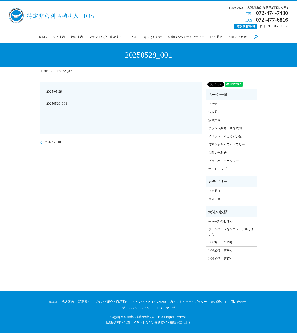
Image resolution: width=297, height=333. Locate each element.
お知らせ (214, 199)
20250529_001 (56, 103)
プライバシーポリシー (223, 161)
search (256, 37)
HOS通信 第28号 (220, 250)
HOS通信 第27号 (220, 258)
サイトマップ (217, 169)
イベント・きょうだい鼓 (145, 37)
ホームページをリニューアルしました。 (231, 232)
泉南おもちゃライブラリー (186, 37)
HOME (42, 37)
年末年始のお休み (220, 221)
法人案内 (59, 37)
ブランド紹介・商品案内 (105, 37)
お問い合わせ (237, 37)
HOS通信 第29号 (220, 242)
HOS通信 (216, 37)
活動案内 (77, 37)
